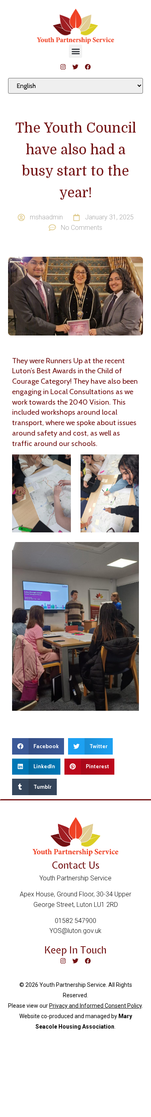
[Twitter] (75, 67)
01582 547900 (75, 921)
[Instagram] (63, 67)
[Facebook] (88, 67)
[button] (75, 51)
